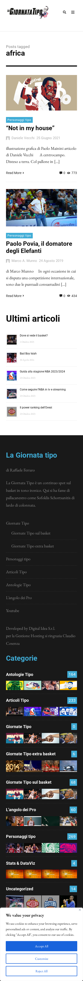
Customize (41, 959)
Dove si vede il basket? (34, 335)
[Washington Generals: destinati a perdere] (15, 685)
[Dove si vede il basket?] (15, 711)
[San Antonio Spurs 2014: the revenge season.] (50, 685)
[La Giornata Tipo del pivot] (33, 738)
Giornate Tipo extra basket (32, 546)
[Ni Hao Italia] (50, 821)
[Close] (80, 910)
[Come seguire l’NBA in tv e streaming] (15, 904)
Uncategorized (19, 888)
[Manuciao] (33, 821)
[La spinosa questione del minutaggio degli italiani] (33, 874)
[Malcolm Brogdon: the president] (50, 848)
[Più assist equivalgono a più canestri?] (68, 874)
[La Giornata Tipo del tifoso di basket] (68, 738)
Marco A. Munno (24, 261)
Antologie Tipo (18, 584)
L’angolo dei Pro (19, 597)
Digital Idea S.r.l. (42, 628)
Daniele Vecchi (23, 138)
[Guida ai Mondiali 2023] (68, 711)
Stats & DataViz (20, 863)
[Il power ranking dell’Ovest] (33, 904)
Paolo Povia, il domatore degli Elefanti (39, 247)
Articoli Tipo (16, 571)
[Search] (64, 12)
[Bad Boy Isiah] (15, 848)
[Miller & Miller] (68, 904)
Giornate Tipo (17, 523)
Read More (13, 173)
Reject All (41, 971)
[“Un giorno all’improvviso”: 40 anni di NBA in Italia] (33, 685)
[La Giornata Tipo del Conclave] (50, 766)
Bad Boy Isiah (28, 353)
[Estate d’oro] (68, 821)
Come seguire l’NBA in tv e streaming (43, 389)
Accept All (41, 946)
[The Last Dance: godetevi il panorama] (15, 821)
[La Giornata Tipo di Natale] (33, 766)
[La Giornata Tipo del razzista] (50, 738)
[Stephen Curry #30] (68, 685)
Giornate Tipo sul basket (30, 533)
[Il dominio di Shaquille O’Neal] (68, 848)
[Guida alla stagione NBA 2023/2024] (33, 711)
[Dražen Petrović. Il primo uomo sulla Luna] (33, 848)
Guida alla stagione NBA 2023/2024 (42, 371)
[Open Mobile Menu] (73, 12)
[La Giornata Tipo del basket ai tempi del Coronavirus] (15, 738)
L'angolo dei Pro (21, 809)
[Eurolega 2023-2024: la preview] (50, 711)
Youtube (12, 610)
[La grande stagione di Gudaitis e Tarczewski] (50, 874)
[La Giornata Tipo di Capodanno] (15, 766)
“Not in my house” (30, 128)
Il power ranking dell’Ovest (36, 407)
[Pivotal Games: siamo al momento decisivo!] (15, 874)
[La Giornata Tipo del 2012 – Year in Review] (68, 766)
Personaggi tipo (19, 120)
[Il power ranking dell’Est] (50, 904)
